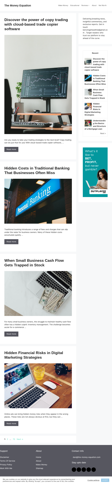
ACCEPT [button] (105, 480)
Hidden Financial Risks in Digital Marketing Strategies (93, 109)
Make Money (63, 5)
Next (20, 439)
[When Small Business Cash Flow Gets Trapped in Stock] (88, 95)
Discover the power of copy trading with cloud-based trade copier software (36, 24)
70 (14, 439)
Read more (11, 149)
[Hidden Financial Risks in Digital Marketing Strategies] (88, 109)
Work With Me (6, 468)
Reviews (84, 5)
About (94, 5)
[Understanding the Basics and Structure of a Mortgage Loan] (88, 126)
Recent (95, 53)
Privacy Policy (6, 465)
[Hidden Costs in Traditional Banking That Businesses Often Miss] (88, 81)
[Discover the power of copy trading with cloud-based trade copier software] (88, 64)
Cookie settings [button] (93, 480)
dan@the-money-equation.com (86, 457)
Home (38, 457)
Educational (74, 5)
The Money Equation (17, 5)
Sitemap (39, 468)
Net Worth (103, 5)
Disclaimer (4, 457)
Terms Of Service (7, 461)
